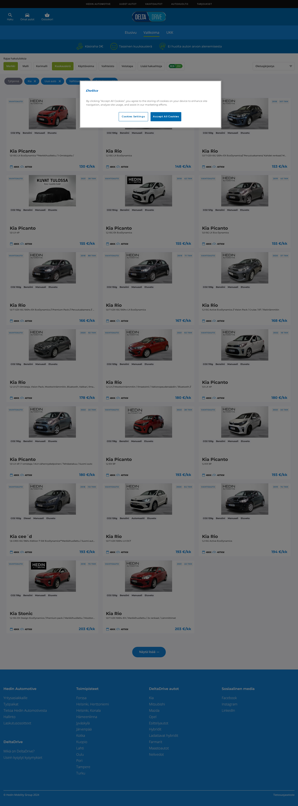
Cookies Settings (133, 116)
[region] (150, 104)
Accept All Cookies (166, 116)
